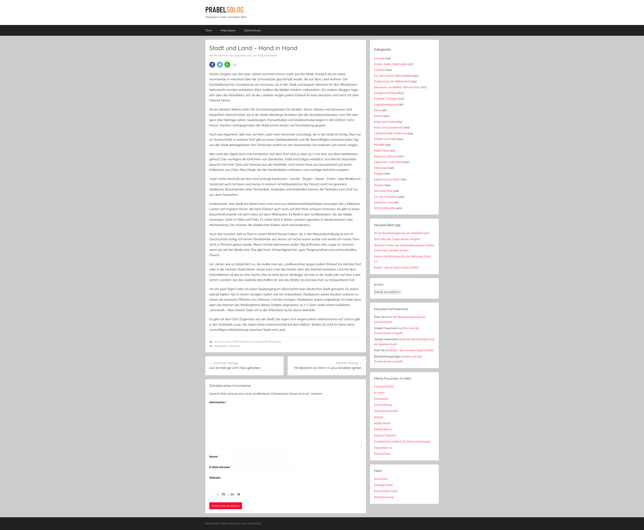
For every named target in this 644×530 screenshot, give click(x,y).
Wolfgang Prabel (267, 55)
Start (209, 30)
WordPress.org (384, 497)
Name (214, 456)
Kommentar (218, 402)
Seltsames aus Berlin (387, 179)
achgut (378, 417)
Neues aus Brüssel (385, 156)
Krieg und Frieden (385, 121)
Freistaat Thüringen (386, 98)
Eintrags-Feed (383, 485)
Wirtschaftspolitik (384, 208)
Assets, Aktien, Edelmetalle (390, 64)
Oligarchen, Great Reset (388, 162)
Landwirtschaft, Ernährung (266, 341)
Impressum (228, 30)
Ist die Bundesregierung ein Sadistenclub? (402, 233)
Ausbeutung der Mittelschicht (392, 81)
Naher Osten (381, 150)
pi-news (379, 392)
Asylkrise (379, 69)
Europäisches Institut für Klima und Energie (402, 441)
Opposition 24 (383, 447)
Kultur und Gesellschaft (388, 127)
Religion (379, 173)
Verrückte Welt (383, 190)
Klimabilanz (220, 346)
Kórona (378, 116)
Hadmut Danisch (385, 435)
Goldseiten (381, 398)
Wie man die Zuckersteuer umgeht (397, 239)
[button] (212, 65)
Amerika (379, 58)
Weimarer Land (383, 202)
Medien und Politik (385, 139)
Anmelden (381, 479)
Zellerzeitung (383, 404)
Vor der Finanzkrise (385, 196)
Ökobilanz (234, 346)
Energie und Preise (385, 93)
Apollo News (382, 423)
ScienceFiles (382, 453)
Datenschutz (252, 30)
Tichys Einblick (383, 386)
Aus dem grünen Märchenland (231, 341)
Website (215, 477)
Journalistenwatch (386, 411)
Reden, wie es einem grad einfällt (396, 267)
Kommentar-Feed (385, 491)
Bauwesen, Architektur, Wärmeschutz (397, 87)
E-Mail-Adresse (220, 467)
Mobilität (379, 144)
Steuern (379, 185)
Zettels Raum (383, 429)
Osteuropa (380, 168)
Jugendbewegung (385, 104)
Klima (377, 110)
